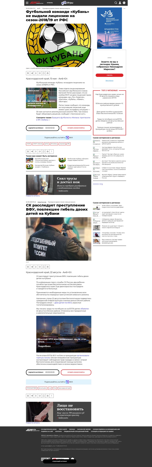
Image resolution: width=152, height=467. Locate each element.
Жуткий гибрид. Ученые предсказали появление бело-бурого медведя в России (114, 176)
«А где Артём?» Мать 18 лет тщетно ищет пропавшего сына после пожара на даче (113, 214)
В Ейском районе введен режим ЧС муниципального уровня (109, 104)
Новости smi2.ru (33, 196)
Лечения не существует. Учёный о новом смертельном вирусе (112, 226)
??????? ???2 (98, 184)
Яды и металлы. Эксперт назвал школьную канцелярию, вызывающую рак (112, 241)
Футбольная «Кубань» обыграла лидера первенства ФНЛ (78, 159)
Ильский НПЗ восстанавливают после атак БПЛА (62, 340)
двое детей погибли (63, 303)
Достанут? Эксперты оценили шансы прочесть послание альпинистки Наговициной (114, 162)
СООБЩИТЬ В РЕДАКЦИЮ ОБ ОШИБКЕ (102, 431)
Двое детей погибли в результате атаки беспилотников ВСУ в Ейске (109, 112)
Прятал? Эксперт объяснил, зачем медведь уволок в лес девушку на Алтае (113, 155)
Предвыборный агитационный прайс (76, 431)
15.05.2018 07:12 (30, 8)
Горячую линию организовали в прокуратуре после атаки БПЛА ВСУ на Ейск (109, 129)
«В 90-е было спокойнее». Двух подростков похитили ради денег (113, 206)
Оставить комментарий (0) (76, 128)
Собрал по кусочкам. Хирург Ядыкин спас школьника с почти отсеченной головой (114, 169)
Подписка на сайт (47, 431)
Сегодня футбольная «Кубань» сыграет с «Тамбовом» (45, 166)
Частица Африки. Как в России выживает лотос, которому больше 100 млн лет (113, 149)
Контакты (58, 431)
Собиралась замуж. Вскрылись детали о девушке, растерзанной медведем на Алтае (112, 220)
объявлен (85, 309)
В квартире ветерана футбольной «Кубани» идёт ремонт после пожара (78, 167)
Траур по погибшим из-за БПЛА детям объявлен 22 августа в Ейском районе (109, 121)
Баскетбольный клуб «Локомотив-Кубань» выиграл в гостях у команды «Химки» (45, 160)
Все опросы (109, 80)
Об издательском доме (49, 429)
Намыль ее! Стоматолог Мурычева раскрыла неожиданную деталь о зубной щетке (113, 142)
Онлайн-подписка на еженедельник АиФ (106, 429)
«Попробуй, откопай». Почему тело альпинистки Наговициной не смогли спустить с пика (113, 234)
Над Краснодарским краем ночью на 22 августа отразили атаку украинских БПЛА (109, 96)
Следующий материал (59, 461)
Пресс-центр (63, 429)
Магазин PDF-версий (84, 429)
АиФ (27, 262)
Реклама (72, 429)
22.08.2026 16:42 (31, 202)
